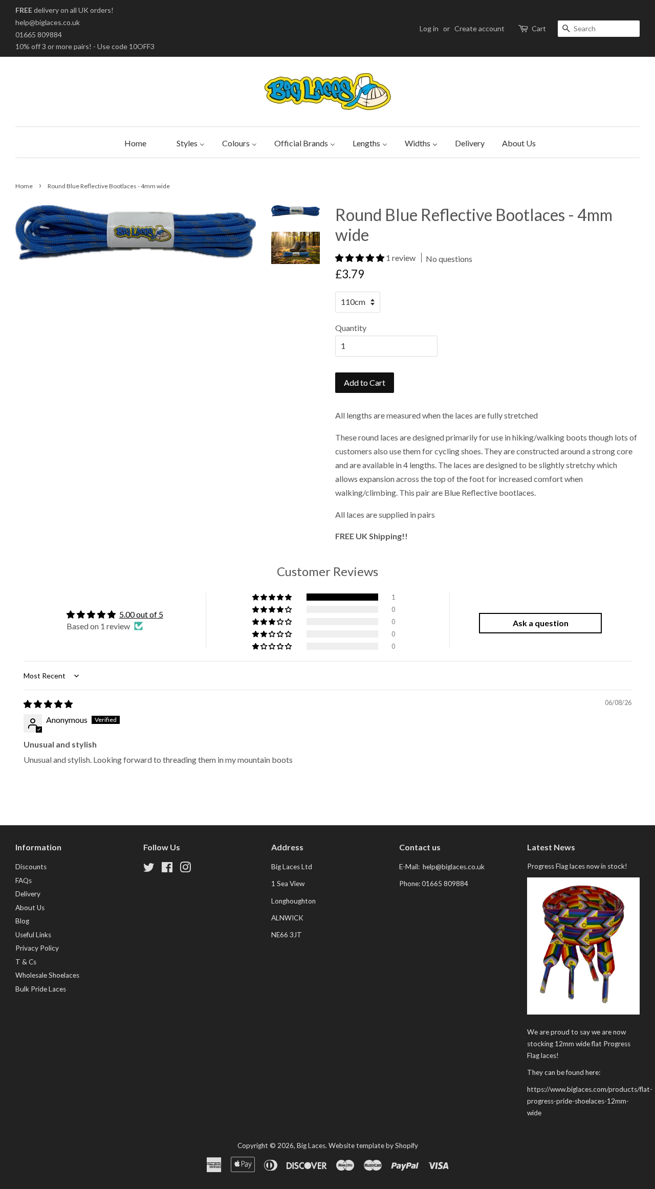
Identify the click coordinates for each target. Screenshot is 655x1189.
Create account (479, 28)
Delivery (27, 894)
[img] (48, 704)
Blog (22, 921)
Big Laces (311, 1145)
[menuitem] (133, 142)
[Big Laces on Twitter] (149, 869)
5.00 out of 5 (141, 614)
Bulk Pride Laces (40, 989)
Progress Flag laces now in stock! (577, 866)
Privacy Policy (37, 948)
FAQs (23, 880)
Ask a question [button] (541, 623)
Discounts (31, 867)
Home (24, 186)
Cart (539, 28)
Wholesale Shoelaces (47, 975)
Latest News (551, 847)
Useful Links (33, 935)
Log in (429, 28)
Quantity (350, 328)
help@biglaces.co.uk (47, 22)
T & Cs (25, 962)
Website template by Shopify (373, 1145)
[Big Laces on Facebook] (167, 869)
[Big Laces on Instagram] (185, 869)
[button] (360, 257)
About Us (30, 908)
